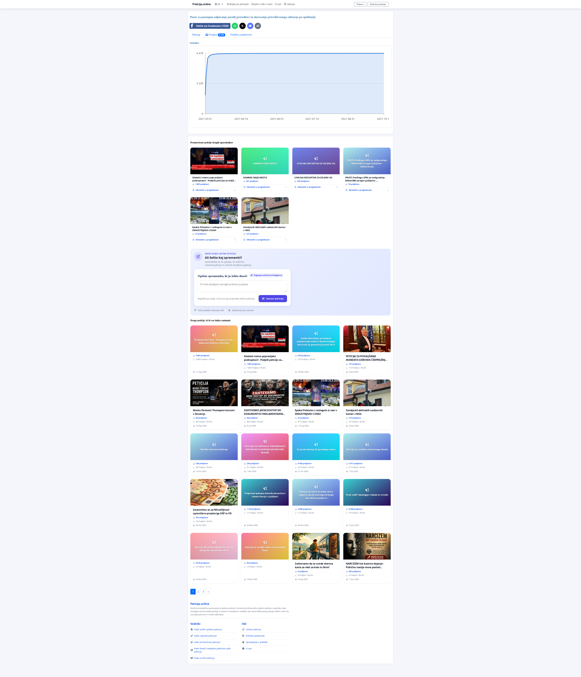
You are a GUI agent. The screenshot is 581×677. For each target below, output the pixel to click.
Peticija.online (201, 4)
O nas (278, 4)
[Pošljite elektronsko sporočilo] (250, 26)
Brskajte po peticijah (238, 4)
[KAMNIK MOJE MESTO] (265, 169)
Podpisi (216, 34)
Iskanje (291, 4)
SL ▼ (220, 4)
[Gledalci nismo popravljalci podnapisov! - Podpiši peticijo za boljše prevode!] (214, 171)
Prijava (360, 4)
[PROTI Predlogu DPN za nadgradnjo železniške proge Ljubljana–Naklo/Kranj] (367, 171)
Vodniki (195, 624)
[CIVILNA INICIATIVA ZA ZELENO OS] (316, 169)
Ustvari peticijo (275, 298)
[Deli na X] (242, 26)
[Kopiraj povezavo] (258, 26)
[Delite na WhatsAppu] (235, 26)
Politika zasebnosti (241, 34)
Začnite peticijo (378, 4)
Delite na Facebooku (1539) (212, 26)
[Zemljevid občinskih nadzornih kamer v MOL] (265, 220)
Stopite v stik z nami (261, 4)
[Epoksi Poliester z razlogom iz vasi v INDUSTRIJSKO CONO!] (214, 220)
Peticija (196, 34)
